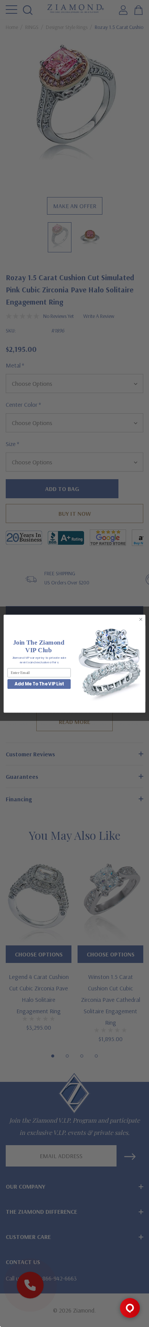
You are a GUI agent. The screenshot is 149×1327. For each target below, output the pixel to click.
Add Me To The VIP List (39, 684)
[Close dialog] (141, 619)
